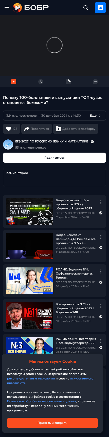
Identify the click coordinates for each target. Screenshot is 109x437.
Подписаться (54, 157)
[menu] (7, 7)
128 (14, 129)
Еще (93, 115)
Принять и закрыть (52, 423)
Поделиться (40, 129)
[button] (54, 116)
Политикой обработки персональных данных (41, 401)
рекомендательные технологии (31, 378)
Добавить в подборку (78, 129)
